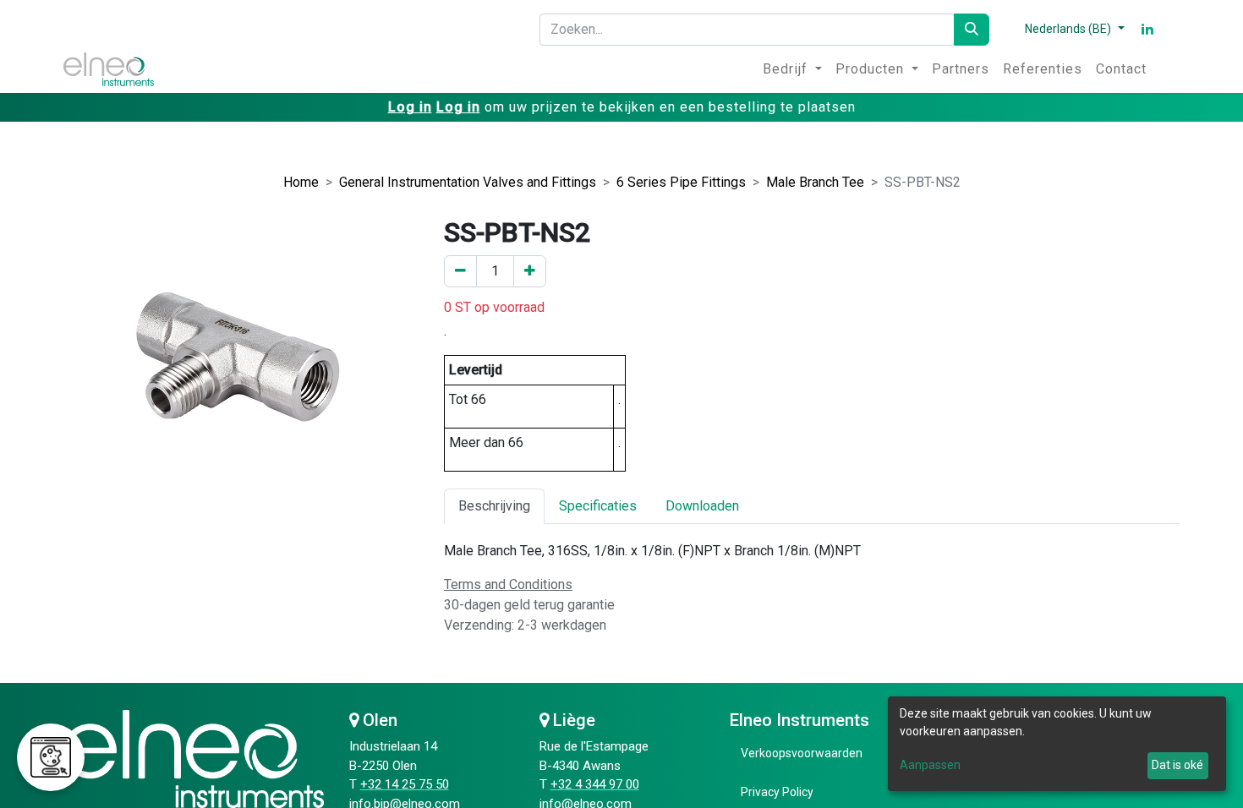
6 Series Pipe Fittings (681, 182)
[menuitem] (792, 69)
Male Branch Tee (815, 182)
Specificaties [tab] (598, 506)
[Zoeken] (971, 30)
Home (301, 182)
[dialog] (1057, 743)
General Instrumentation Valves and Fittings (467, 182)
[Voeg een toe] (529, 271)
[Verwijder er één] (460, 271)
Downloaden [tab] (702, 506)
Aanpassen (930, 765)
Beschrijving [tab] (494, 506)
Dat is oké (1177, 765)
